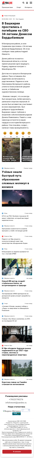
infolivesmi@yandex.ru (16, 403)
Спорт (6, 303)
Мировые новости (9, 168)
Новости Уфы (8, 236)
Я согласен (17, 451)
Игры (5, 213)
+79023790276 (16, 399)
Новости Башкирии (9, 15)
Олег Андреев (20, 19)
